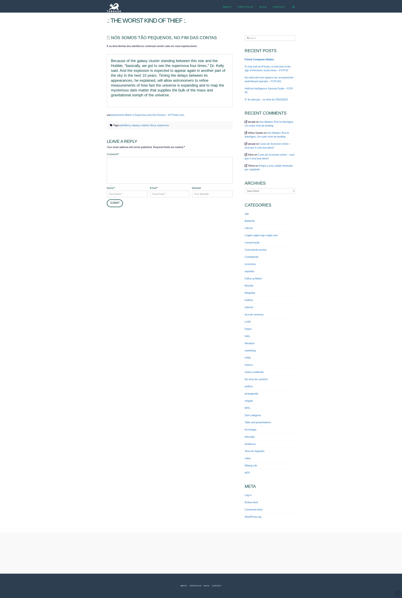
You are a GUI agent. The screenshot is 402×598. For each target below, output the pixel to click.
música (249, 365)
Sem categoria (253, 415)
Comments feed (253, 509)
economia (250, 264)
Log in (248, 495)
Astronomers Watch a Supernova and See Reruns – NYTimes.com (147, 115)
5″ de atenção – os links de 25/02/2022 (266, 99)
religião (249, 401)
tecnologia (250, 429)
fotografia (250, 293)
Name (111, 188)
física (153, 125)
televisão (250, 436)
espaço (136, 125)
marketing (250, 350)
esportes (249, 271)
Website (196, 188)
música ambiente (254, 372)
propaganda (251, 393)
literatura (249, 343)
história (249, 300)
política (249, 386)
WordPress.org (253, 516)
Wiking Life (251, 465)
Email (154, 188)
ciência (249, 228)
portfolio (195, 586)
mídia (248, 357)
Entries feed (251, 502)
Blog (206, 586)
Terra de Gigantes (254, 451)
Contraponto (251, 257)
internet (249, 307)
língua (248, 329)
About (183, 586)
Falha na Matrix (253, 278)
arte (247, 213)
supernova (163, 125)
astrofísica (124, 125)
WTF (247, 472)
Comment (113, 154)
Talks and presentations (258, 422)
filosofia (249, 285)
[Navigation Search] (291, 6)
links (247, 336)
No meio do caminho (256, 379)
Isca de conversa (254, 314)
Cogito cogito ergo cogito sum (261, 235)
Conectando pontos (255, 249)
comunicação (252, 242)
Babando (250, 221)
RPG (247, 408)
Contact (217, 586)
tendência (250, 444)
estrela (145, 125)
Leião (248, 321)
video (248, 458)
